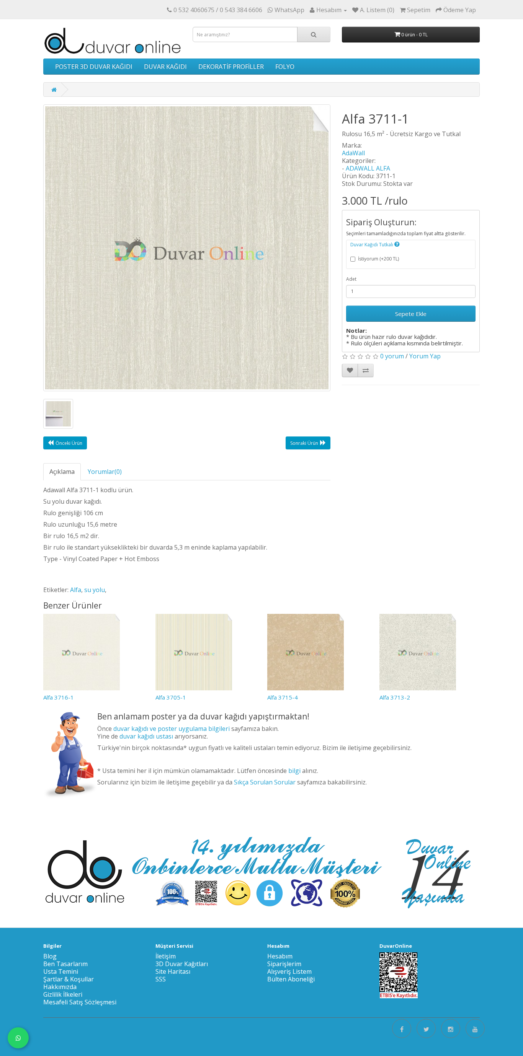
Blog (50, 956)
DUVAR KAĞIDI (165, 66)
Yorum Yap (425, 356)
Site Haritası (172, 971)
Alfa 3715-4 (282, 697)
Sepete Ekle (411, 313)
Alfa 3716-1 (58, 697)
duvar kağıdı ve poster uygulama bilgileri (171, 728)
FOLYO (284, 66)
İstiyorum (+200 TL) (378, 258)
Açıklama (62, 471)
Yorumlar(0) (105, 471)
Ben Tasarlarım (65, 964)
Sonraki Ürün (304, 443)
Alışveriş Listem (289, 971)
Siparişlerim (284, 964)
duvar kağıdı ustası (146, 736)
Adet (351, 279)
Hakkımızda (60, 987)
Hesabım (280, 956)
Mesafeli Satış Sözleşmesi (79, 1002)
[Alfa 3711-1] (186, 247)
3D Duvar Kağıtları (181, 964)
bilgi (294, 770)
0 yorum (392, 356)
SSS (160, 979)
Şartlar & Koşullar (68, 979)
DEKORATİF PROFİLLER (231, 66)
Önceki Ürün (69, 443)
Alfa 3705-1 (170, 697)
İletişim (165, 956)
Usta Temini (60, 971)
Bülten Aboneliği (291, 979)
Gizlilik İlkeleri (62, 994)
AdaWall (353, 153)
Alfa (75, 590)
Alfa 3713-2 (394, 697)
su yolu (94, 590)
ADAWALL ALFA (368, 168)
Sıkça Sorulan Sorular (265, 782)
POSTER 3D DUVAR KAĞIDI (93, 66)
